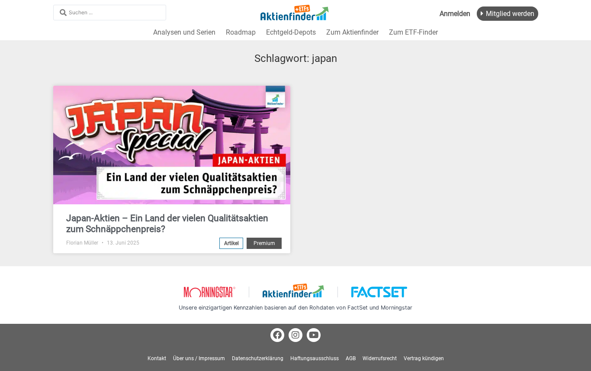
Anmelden (455, 14)
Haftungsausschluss (314, 358)
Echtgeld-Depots (291, 32)
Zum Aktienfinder (352, 32)
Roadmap (241, 32)
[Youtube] (314, 335)
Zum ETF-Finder (413, 32)
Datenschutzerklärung (257, 358)
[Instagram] (295, 335)
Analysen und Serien (184, 32)
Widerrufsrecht (380, 358)
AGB (351, 358)
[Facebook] (277, 335)
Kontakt (157, 358)
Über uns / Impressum (199, 358)
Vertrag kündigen (424, 358)
